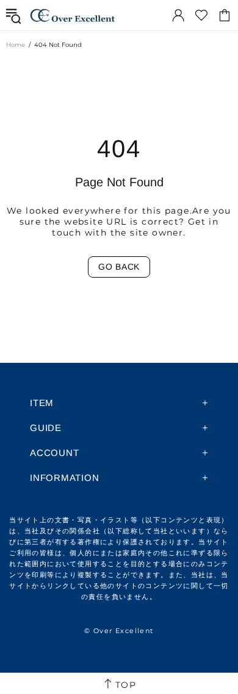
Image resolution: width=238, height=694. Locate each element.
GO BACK (119, 267)
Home (15, 45)
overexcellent (72, 15)
